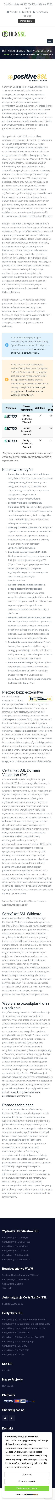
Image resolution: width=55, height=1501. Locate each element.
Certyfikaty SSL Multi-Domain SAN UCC (23, 1336)
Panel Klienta (26, 21)
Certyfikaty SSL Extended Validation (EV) (24, 1328)
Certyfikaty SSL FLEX (13, 1354)
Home (6, 54)
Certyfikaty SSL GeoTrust (16, 1259)
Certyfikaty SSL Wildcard (15, 1332)
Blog (29, 16)
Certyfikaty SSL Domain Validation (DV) (23, 1319)
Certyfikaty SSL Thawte (15, 1250)
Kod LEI (6, 1370)
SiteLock (7, 1288)
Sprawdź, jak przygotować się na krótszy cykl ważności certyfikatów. (28, 391)
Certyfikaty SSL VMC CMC (15, 1350)
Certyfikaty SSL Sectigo (15, 1237)
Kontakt (13, 12)
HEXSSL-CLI (8, 1385)
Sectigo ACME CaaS (12, 1303)
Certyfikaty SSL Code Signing (18, 1341)
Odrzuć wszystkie (26, 1481)
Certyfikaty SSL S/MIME (14, 1345)
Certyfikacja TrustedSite (15, 1279)
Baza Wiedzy (42, 12)
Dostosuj (27, 1474)
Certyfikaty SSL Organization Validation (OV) (26, 1323)
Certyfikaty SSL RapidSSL (15, 1254)
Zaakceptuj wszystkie (27, 1488)
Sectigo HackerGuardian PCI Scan (20, 1274)
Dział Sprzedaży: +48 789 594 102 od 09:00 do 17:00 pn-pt (28, 6)
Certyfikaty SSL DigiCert (15, 1246)
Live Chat (26, 12)
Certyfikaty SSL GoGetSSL (16, 1241)
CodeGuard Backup (12, 1283)
